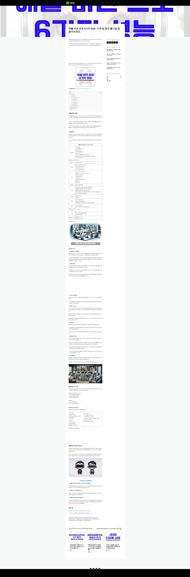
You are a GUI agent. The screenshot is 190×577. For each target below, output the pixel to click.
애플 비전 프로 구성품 (93, 517)
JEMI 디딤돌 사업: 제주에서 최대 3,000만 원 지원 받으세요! (113, 546)
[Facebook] (108, 42)
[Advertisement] (85, 54)
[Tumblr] (117, 42)
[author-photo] (71, 550)
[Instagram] (93, 569)
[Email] (115, 42)
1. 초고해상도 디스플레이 (76, 97)
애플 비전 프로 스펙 (72, 520)
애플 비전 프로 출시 (80, 520)
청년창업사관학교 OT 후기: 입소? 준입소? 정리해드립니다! (77, 546)
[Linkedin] (112, 42)
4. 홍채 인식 (74, 101)
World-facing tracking (82, 173)
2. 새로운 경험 (75, 98)
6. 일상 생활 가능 (75, 103)
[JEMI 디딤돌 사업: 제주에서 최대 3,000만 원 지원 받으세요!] (113, 537)
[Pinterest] (96, 569)
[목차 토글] (100, 92)
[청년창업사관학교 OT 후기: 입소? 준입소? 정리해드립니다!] (77, 537)
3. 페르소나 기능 (75, 100)
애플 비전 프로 (71, 517)
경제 (69, 26)
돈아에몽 (73, 550)
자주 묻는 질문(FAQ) (73, 108)
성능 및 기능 (74, 96)
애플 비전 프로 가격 (75, 104)
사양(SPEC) (73, 95)
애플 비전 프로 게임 (86, 517)
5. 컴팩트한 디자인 (75, 102)
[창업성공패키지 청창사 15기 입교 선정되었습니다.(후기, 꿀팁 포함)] (95, 537)
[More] (119, 42)
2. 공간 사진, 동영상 (75, 99)
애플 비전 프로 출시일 (87, 520)
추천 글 (71, 109)
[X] (110, 42)
